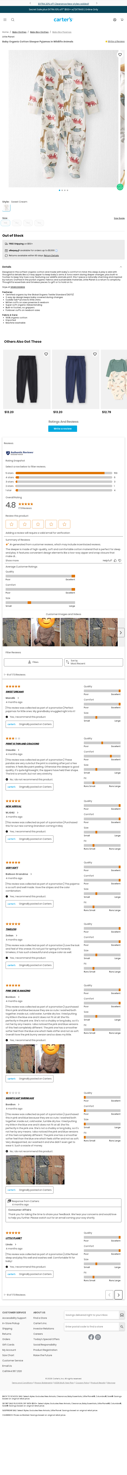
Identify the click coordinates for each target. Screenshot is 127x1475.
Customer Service (12, 1360)
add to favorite (120, 54)
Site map (111, 1382)
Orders (6, 1339)
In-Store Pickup (11, 1323)
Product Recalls (98, 1382)
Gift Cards (8, 1344)
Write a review (63, 428)
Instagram (98, 1337)
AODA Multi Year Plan (64, 1382)
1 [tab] (59, 190)
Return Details (51, 255)
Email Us (7, 1366)
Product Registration (45, 1350)
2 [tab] (62, 190)
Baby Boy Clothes (39, 32)
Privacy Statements (43, 1382)
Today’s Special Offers (46, 1339)
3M (17, 222)
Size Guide (119, 218)
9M (39, 222)
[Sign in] (114, 19)
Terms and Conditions (22, 1382)
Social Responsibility (45, 1344)
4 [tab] (67, 190)
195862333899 (17, 287)
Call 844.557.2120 (12, 1371)
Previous (30, 3)
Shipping (7, 1328)
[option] (26, 383)
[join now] (122, 1315)
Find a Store (40, 1318)
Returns (6, 1334)
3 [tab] (64, 190)
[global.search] (122, 1327)
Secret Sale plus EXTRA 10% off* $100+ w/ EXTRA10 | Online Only (63, 9)
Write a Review (116, 41)
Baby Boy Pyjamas (61, 32)
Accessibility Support (14, 1318)
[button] (63, 118)
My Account (9, 1350)
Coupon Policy (82, 1382)
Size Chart (8, 1355)
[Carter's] (63, 20)
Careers (38, 1334)
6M (28, 222)
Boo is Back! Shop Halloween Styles (63, 3)
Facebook (91, 1337)
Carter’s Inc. (40, 1323)
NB (5, 222)
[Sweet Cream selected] (6, 207)
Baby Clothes (19, 32)
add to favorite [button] (46, 354)
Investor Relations (43, 1328)
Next (96, 3)
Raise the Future (42, 1355)
